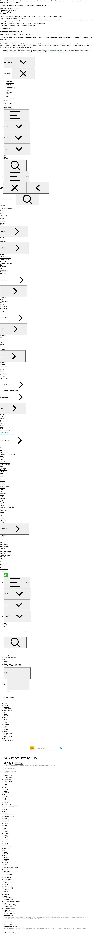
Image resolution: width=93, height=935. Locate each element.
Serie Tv (2, 340)
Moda (1, 342)
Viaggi (1, 473)
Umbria (2, 509)
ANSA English (9, 81)
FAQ (1, 564)
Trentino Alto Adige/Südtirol (7, 507)
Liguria (2, 491)
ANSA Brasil (8, 90)
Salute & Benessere (5, 464)
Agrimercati (3, 266)
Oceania (2, 311)
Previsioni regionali (9, 697)
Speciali (2, 522)
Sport (2, 408)
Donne (1, 456)
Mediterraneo (3, 308)
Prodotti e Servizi (8, 779)
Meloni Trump (3, 215)
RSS (1, 567)
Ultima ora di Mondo (5, 317)
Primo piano (7, 690)
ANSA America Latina (11, 89)
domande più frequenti (50, 50)
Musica (2, 344)
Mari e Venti (7, 738)
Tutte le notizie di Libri (5, 384)
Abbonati (6, 100)
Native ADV (4, 528)
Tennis (1, 423)
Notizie (5, 735)
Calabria (2, 482)
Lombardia (3, 493)
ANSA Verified (3, 452)
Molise (1, 496)
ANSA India (8, 93)
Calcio (1, 416)
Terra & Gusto (3, 470)
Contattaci (6, 782)
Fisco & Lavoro (4, 256)
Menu (27, 115)
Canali (5, 137)
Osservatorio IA (4, 461)
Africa (1, 299)
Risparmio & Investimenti (6, 263)
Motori (1, 459)
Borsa (1, 239)
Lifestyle (2, 457)
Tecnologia (3, 468)
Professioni (4, 248)
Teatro (1, 346)
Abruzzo (2, 479)
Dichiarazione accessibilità (11, 911)
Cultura (3, 329)
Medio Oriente (3, 306)
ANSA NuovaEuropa (10, 87)
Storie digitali (3, 535)
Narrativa (2, 367)
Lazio (1, 489)
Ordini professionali (5, 259)
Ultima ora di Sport (4, 440)
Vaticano (2, 471)
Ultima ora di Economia (5, 279)
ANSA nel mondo (8, 781)
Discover (2, 537)
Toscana (2, 505)
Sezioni (6, 126)
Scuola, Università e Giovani (7, 454)
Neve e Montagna (8, 740)
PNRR (1, 268)
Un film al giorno (4, 349)
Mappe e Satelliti (8, 736)
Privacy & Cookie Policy (10, 905)
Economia (3, 231)
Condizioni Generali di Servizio (12, 901)
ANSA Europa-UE (10, 83)
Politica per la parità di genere (11, 933)
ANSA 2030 (3, 273)
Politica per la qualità (9, 921)
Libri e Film (3, 373)
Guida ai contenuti (8, 899)
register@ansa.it (80, 50)
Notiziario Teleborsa (4, 562)
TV (1, 347)
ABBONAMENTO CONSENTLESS (9, 8)
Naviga (6, 673)
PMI (1, 265)
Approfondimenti (4, 366)
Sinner (1, 212)
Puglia (1, 500)
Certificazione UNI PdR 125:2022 (11, 926)
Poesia (2, 369)
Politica (2, 224)
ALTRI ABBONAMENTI (6, 28)
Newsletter (2, 566)
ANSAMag (3, 520)
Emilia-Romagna (4, 486)
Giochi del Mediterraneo (6, 208)
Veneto (2, 512)
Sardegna (2, 502)
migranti (2, 210)
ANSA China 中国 (10, 92)
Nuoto (1, 425)
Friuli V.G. (2, 488)
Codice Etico (7, 910)
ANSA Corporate (10, 98)
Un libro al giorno (4, 364)
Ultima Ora (3, 221)
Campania (2, 484)
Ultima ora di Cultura (5, 397)
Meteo (7, 96)
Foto (5, 155)
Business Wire (3, 270)
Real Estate (3, 261)
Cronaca (2, 223)
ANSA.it (7, 80)
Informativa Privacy (44, 5)
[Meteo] (32, 748)
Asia (1, 303)
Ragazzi (2, 371)
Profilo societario (8, 777)
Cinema (2, 339)
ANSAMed (8, 84)
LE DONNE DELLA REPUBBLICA (9, 391)
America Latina (4, 301)
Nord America (3, 309)
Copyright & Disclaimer (10, 908)
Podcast (2, 518)
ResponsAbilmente (5, 463)
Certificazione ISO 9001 (9, 915)
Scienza (2, 466)
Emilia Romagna (8, 708)
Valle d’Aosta (3, 510)
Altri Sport (2, 428)
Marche (2, 495)
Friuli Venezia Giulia (9, 710)
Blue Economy (4, 272)
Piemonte (2, 498)
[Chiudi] (14, 188)
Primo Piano (3, 238)
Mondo (2, 291)
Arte (1, 337)
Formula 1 (2, 418)
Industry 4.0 (3, 241)
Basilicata (2, 481)
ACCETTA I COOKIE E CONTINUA (9, 42)
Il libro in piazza (4, 374)
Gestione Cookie (8, 906)
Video (5, 157)
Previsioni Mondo (8, 733)
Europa (2, 304)
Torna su (18, 763)
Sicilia (1, 503)
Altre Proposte (3, 378)
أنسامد (7, 86)
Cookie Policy (34, 5)
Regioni (6, 149)
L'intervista (3, 376)
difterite (2, 213)
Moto (1, 420)
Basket (2, 421)
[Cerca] (15, 165)
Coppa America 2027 (5, 430)
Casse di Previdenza (5, 258)
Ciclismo (2, 427)
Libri (2, 356)
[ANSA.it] (1, 187)
